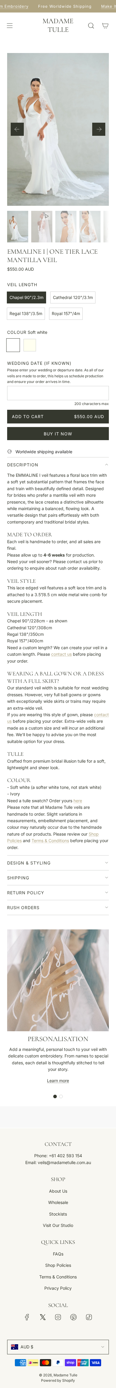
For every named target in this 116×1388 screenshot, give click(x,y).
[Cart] (105, 25)
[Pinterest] (73, 1317)
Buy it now (58, 433)
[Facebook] (27, 1317)
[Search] (91, 25)
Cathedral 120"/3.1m (73, 297)
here (77, 800)
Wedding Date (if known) (39, 363)
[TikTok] (89, 1317)
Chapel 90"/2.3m (26, 297)
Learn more (58, 1080)
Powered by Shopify (58, 1380)
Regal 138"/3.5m (26, 313)
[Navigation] (9, 25)
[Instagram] (58, 1317)
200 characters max (91, 403)
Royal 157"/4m (66, 313)
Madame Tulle (58, 25)
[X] (42, 1317)
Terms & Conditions (50, 840)
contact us (61, 654)
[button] (17, 129)
